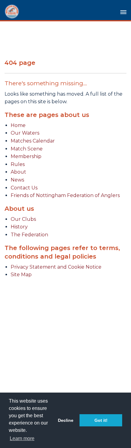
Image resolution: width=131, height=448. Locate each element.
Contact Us (24, 188)
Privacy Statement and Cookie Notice (56, 267)
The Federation (29, 235)
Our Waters (25, 133)
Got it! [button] (101, 420)
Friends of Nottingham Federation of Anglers (65, 195)
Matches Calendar (33, 141)
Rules (18, 164)
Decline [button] (65, 420)
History (19, 227)
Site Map (21, 274)
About (18, 172)
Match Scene (27, 149)
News (17, 180)
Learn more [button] (22, 438)
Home (18, 125)
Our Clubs (23, 219)
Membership (26, 156)
